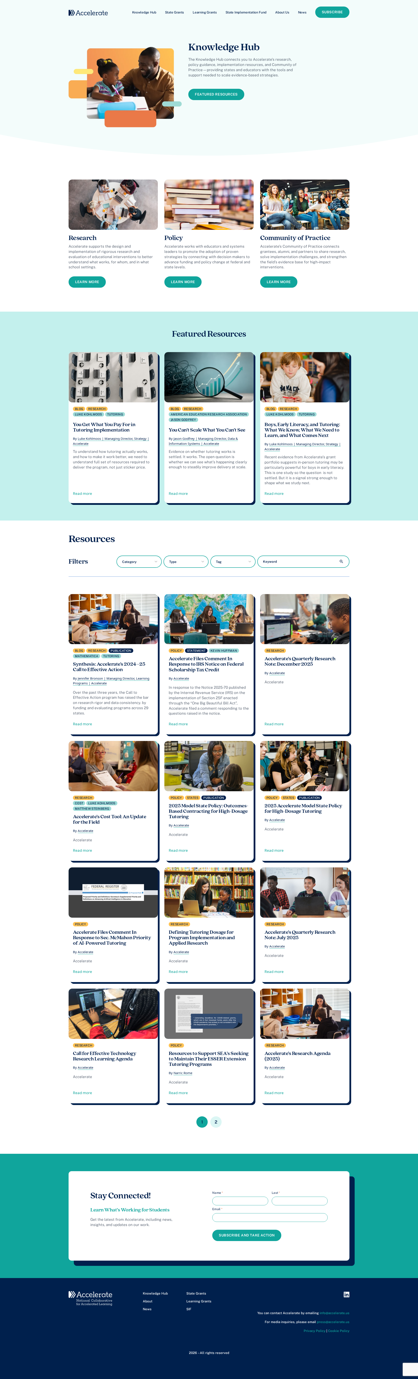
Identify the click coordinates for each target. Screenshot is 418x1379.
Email (217, 1209)
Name (217, 1192)
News (302, 12)
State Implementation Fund (246, 12)
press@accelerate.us (333, 1322)
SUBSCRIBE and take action (247, 1235)
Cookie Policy (338, 1331)
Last (276, 1192)
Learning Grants (205, 12)
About (147, 1301)
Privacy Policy (314, 1331)
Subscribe (332, 12)
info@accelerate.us (334, 1313)
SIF (188, 1309)
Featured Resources (216, 94)
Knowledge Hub (144, 12)
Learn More (87, 282)
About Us (282, 12)
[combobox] (139, 562)
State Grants (174, 12)
